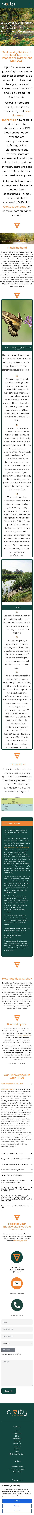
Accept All (17, 1500)
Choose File (8, 1350)
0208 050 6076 (17, 1315)
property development (23, 1035)
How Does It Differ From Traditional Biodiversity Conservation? (13, 1181)
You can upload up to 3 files (11, 1354)
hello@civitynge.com (20, 1241)
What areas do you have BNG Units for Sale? (15, 1206)
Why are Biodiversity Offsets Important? (15, 1159)
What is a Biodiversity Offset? (11, 1153)
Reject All (17, 1511)
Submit (8, 1391)
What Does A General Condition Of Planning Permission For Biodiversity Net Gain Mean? (15, 1189)
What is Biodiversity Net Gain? (12, 1084)
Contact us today (14, 206)
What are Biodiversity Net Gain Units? (14, 1164)
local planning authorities (16, 115)
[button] (17, 1083)
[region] (17, 1499)
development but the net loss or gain (16, 848)
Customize (17, 1506)
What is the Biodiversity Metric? (12, 1170)
